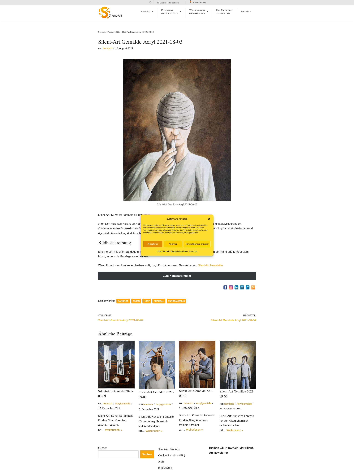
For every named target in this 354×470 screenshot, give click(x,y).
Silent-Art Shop (199, 3)
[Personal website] (247, 287)
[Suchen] (150, 2)
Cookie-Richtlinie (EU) (171, 455)
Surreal (159, 301)
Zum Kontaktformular (177, 275)
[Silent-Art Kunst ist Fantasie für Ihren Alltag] (110, 12)
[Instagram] (231, 287)
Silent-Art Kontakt (169, 449)
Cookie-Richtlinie (163, 251)
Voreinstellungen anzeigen (197, 244)
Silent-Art (145, 11)
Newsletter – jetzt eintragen (168, 3)
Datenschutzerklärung (179, 251)
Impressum (193, 251)
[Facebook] (225, 287)
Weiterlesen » (113, 429)
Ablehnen (173, 244)
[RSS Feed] (253, 287)
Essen (136, 301)
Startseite (102, 32)
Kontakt (245, 11)
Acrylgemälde (114, 32)
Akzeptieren (153, 244)
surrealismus (176, 301)
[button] (209, 218)
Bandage (123, 301)
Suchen (102, 448)
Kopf (147, 301)
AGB (161, 461)
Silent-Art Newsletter (210, 265)
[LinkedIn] (236, 287)
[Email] (242, 287)
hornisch (107, 48)
